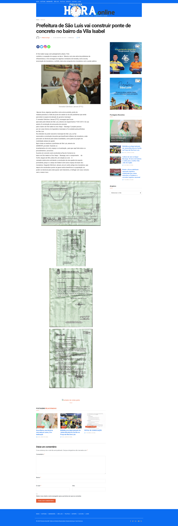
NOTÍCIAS (42, 1)
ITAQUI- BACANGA (91, 426)
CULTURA (74, 1)
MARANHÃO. (49, 1)
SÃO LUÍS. (56, 1)
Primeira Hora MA (44, 521)
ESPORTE (68, 1)
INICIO (37, 1)
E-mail (38, 486)
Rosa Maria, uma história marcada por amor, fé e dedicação (44, 432)
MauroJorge (46, 37)
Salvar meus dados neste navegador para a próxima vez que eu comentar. (58, 496)
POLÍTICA (62, 1)
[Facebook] (38, 46)
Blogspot (71, 402)
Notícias (43, 19)
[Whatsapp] (48, 46)
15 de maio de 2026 (128, 165)
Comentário (40, 454)
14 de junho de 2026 (66, 437)
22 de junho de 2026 (42, 437)
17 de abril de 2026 (90, 432)
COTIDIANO (41, 426)
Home (37, 19)
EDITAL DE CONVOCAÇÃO (93, 430)
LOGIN (79, 1)
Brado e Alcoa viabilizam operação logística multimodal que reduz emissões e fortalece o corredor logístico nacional (131, 173)
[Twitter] (41, 46)
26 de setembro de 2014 (59, 37)
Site (73, 485)
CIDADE (64, 426)
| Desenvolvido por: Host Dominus (74, 521)
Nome (38, 477)
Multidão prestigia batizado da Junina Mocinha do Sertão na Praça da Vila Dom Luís (70, 432)
